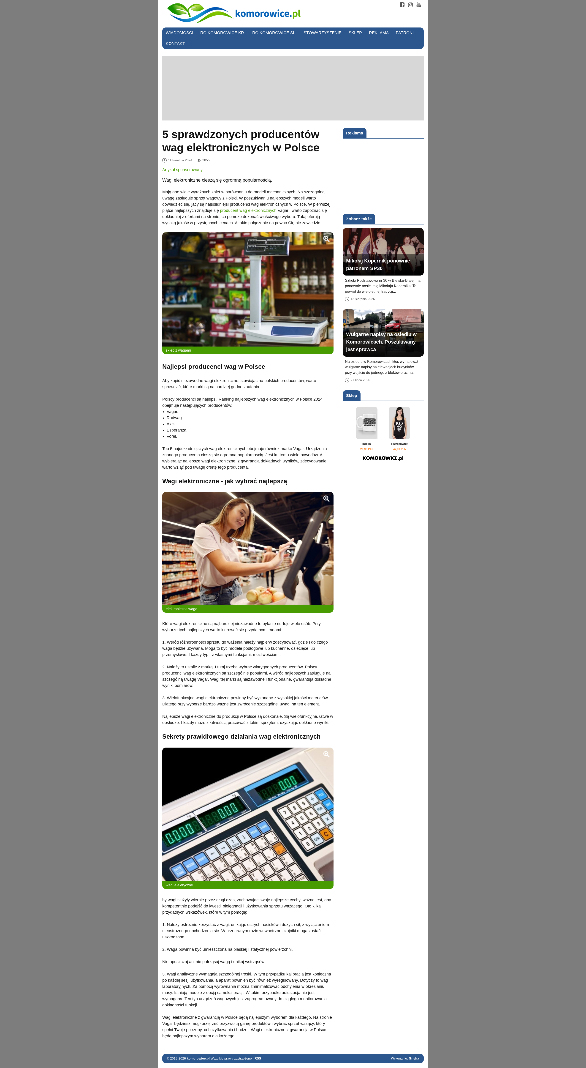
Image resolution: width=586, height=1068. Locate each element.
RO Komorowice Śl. (274, 32)
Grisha (414, 1058)
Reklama (379, 32)
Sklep (355, 32)
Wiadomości (179, 32)
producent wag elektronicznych (248, 210)
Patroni (405, 32)
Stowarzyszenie (323, 32)
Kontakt (175, 43)
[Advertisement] (293, 88)
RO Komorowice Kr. (222, 32)
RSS (258, 1058)
